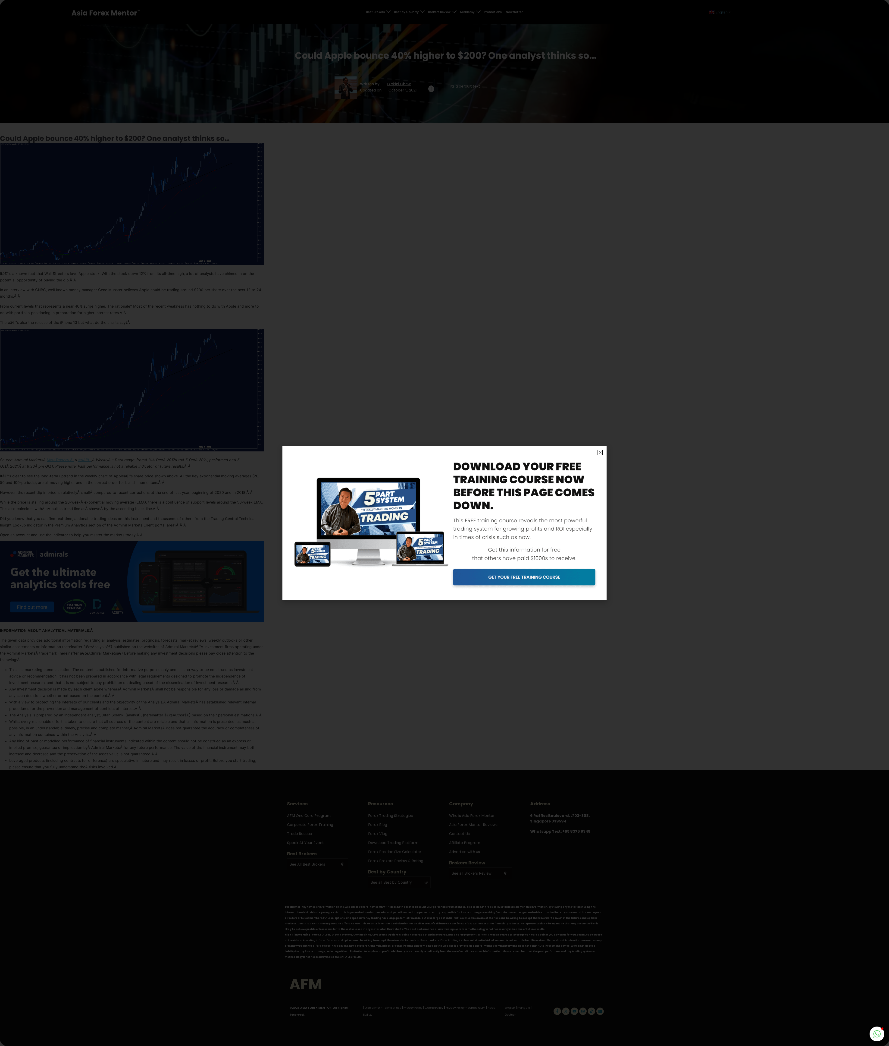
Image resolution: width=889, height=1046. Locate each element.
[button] (600, 452)
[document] (444, 523)
